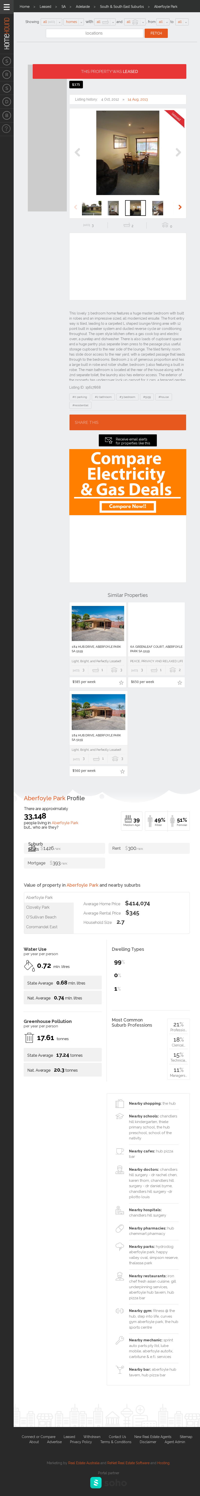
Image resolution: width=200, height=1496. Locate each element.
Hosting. (163, 1463)
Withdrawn (91, 1437)
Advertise (54, 1442)
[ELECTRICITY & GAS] (7, 129)
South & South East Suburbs (122, 7)
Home (25, 7)
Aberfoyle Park (165, 7)
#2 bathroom (103, 397)
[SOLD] (7, 88)
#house (164, 397)
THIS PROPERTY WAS (109, 71)
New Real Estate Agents (152, 1437)
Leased (45, 7)
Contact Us (117, 1437)
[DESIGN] (7, 102)
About (34, 1442)
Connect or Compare (38, 1437)
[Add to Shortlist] (121, 682)
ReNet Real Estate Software (128, 1463)
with (89, 21)
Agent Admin (175, 1442)
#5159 (147, 397)
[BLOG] (7, 115)
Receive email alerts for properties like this (133, 441)
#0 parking (79, 397)
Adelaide (83, 7)
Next (178, 157)
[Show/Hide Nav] (7, 7)
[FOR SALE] (7, 61)
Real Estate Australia (84, 1463)
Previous (77, 157)
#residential (80, 405)
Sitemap (186, 1437)
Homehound (7, 27)
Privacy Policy (81, 1442)
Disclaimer (148, 1442)
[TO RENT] (7, 74)
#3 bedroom (127, 397)
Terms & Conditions (115, 1442)
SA (63, 7)
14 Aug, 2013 (138, 99)
